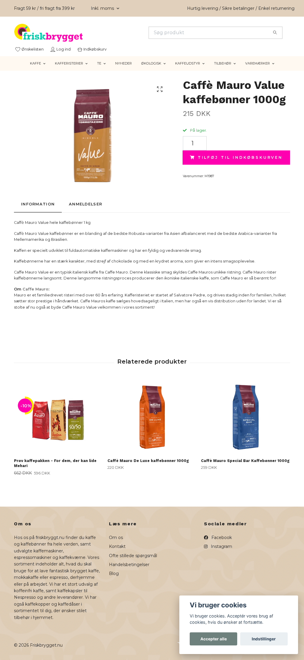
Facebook (221, 537)
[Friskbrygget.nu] (83, 32)
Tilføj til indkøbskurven (240, 157)
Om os (116, 537)
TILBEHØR (222, 63)
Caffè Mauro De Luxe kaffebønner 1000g (148, 460)
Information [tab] (38, 204)
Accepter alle (213, 639)
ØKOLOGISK (151, 63)
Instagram (221, 546)
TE (99, 63)
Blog (114, 573)
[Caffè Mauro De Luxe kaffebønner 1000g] (152, 416)
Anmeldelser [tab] (85, 204)
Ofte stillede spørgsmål (133, 555)
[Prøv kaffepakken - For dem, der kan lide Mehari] (58, 416)
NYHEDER (123, 63)
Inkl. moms (103, 8)
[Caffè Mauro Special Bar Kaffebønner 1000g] (245, 416)
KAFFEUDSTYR (187, 63)
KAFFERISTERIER (69, 63)
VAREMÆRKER (257, 63)
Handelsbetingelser (129, 564)
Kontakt (117, 546)
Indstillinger (264, 639)
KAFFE (35, 63)
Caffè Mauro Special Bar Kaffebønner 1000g (245, 460)
